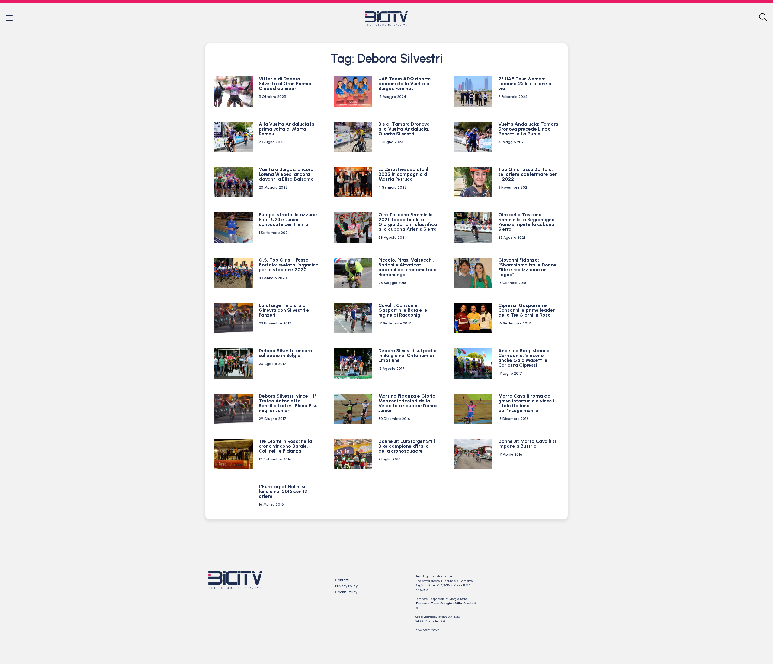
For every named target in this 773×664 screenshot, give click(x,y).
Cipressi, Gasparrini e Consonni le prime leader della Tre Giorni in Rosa (526, 310)
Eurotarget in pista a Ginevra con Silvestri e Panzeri (284, 310)
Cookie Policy (346, 592)
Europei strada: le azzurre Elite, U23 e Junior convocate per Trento (288, 219)
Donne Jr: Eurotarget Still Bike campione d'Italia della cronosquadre (406, 446)
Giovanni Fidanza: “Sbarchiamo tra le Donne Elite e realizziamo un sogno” (527, 267)
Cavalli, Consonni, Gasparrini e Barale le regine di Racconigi (402, 310)
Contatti (342, 580)
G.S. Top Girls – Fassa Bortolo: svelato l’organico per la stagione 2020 (289, 264)
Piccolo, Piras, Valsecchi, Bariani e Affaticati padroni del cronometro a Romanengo (407, 267)
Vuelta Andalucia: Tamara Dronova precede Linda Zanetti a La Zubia (528, 129)
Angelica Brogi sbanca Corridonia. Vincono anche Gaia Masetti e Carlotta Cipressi (524, 358)
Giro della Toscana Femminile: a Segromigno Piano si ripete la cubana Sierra (526, 222)
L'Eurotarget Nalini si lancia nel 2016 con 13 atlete (283, 491)
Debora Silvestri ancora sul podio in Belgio (285, 353)
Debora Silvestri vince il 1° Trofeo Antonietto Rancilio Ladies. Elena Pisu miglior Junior (288, 403)
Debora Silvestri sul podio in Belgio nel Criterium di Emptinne (407, 355)
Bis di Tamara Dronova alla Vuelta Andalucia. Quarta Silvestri (404, 129)
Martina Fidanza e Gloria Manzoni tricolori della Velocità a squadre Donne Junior (408, 403)
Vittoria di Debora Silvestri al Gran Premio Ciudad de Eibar (285, 83)
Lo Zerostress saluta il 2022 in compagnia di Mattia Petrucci (403, 174)
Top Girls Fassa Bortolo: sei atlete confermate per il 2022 (527, 174)
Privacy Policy (346, 586)
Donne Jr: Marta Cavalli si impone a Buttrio (527, 443)
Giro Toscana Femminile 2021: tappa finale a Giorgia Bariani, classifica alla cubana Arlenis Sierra (407, 222)
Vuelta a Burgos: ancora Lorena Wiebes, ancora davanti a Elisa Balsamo (286, 174)
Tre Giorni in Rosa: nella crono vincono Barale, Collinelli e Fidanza (285, 446)
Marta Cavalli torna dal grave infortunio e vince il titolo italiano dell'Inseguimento (527, 403)
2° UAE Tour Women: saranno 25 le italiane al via (525, 83)
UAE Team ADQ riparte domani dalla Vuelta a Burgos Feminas (404, 83)
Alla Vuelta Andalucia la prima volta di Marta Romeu (286, 129)
